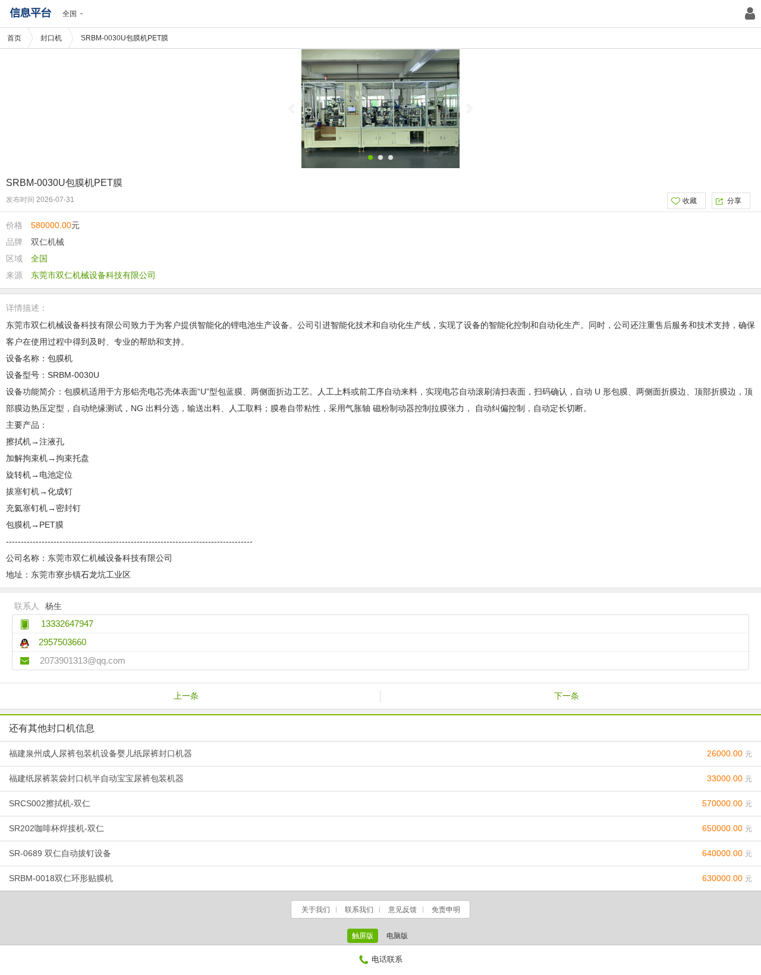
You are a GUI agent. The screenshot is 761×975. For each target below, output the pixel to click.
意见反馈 (402, 909)
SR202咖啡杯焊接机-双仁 (380, 828)
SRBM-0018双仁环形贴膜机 (380, 878)
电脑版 (397, 936)
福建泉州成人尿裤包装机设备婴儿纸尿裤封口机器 (380, 753)
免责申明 (446, 909)
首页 (14, 38)
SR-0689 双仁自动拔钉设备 (380, 853)
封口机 (51, 38)
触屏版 (362, 936)
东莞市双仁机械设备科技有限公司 (93, 275)
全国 (69, 14)
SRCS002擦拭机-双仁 (380, 803)
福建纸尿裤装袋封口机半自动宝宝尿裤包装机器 (380, 778)
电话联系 (387, 959)
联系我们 (359, 909)
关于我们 (315, 909)
